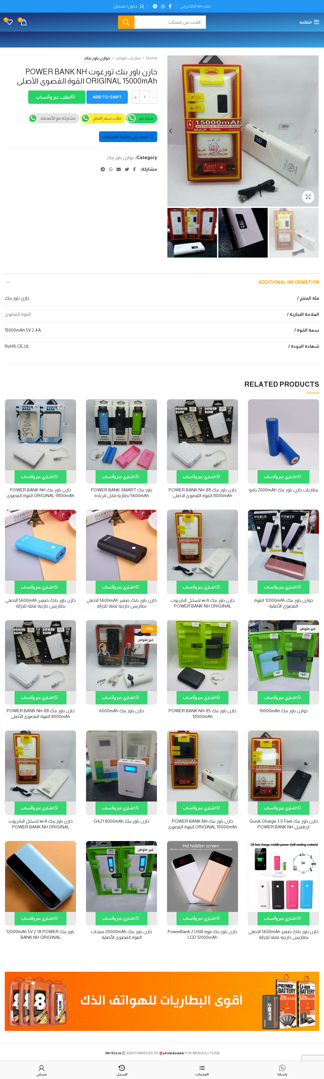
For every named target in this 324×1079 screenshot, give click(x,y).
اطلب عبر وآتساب (54, 97)
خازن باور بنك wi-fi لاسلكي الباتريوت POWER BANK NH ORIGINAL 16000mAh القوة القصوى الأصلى (203, 606)
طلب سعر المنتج (107, 118)
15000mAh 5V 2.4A (23, 330)
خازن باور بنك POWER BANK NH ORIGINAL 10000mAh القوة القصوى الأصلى (202, 827)
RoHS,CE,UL (17, 346)
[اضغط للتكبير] (308, 196)
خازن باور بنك (17, 298)
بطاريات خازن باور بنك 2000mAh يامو (283, 489)
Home (151, 58)
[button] (56, 98)
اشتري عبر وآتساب (280, 476)
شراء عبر (146, 118)
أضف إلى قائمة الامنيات (125, 136)
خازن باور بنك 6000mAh (121, 710)
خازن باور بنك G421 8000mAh (121, 821)
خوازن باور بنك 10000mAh (283, 710)
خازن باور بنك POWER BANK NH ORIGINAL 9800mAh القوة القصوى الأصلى (40, 495)
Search (126, 22)
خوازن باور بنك (97, 58)
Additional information (289, 282)
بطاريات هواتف (128, 58)
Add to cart (107, 97)
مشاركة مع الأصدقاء (58, 118)
